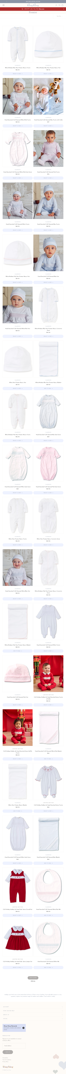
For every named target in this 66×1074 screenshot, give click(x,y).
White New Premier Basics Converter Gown (48, 539)
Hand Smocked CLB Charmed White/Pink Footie (18, 120)
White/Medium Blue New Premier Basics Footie (17, 67)
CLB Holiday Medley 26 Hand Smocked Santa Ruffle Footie (17, 752)
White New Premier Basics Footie (18, 539)
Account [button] (6, 1006)
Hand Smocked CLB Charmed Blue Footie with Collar (48, 120)
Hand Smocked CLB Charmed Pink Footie (48, 172)
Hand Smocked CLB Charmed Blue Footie (48, 224)
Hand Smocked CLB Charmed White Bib (48, 961)
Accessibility (5, 1057)
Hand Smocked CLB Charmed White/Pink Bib (48, 909)
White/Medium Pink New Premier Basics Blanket (18, 645)
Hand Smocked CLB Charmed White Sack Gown (18, 486)
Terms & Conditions (7, 1059)
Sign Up (8, 1052)
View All (33, 981)
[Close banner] (64, 9)
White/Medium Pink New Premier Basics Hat (18, 276)
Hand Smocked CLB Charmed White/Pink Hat (17, 328)
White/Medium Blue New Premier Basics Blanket (48, 382)
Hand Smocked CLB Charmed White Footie (17, 224)
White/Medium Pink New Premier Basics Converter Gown (48, 592)
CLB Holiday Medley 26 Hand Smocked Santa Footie (48, 805)
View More (33, 977)
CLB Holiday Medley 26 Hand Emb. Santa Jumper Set (17, 961)
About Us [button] (6, 1014)
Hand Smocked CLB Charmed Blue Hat (48, 276)
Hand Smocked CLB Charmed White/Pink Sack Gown (17, 172)
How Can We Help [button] (8, 1010)
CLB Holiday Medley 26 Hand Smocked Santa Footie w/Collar (48, 698)
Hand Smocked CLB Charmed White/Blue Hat (17, 591)
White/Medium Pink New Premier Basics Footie (17, 434)
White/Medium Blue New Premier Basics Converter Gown (48, 329)
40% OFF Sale (33, 1)
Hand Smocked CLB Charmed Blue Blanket (48, 857)
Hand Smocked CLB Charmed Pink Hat (17, 697)
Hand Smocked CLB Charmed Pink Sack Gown (48, 486)
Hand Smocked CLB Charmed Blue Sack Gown (48, 434)
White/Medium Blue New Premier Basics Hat (48, 67)
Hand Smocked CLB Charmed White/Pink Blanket (48, 751)
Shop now (41, 9)
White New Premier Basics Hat (17, 382)
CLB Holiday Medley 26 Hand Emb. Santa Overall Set (17, 909)
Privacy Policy (5, 1061)
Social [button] (5, 1018)
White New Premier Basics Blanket (17, 805)
